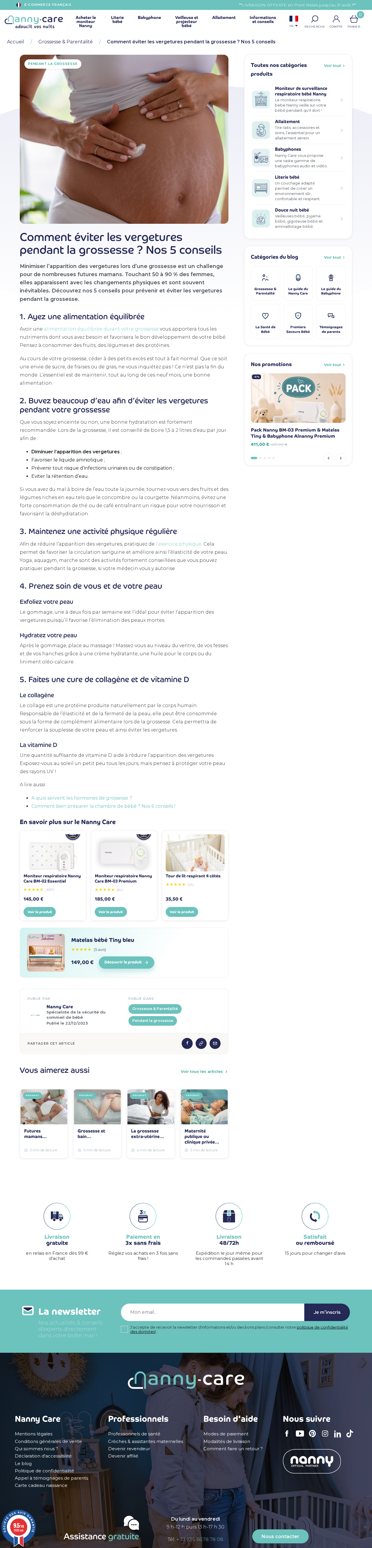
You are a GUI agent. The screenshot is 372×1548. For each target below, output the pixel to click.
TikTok (351, 1437)
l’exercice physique (178, 544)
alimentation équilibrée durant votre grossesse (101, 329)
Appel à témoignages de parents (51, 1478)
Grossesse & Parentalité (155, 1008)
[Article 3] (265, 458)
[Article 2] (260, 458)
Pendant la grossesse (152, 1020)
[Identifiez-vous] (336, 19)
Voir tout (332, 65)
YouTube (301, 1437)
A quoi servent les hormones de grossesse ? (81, 798)
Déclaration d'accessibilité (43, 1456)
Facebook (288, 1437)
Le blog (23, 1463)
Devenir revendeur (129, 1448)
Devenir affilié (123, 1456)
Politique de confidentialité (44, 1471)
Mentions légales (33, 1434)
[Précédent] (328, 458)
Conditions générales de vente (48, 1441)
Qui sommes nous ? (36, 1448)
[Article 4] (269, 458)
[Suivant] (341, 458)
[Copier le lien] (201, 1043)
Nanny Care (59, 1007)
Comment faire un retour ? (233, 1448)
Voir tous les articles (202, 1071)
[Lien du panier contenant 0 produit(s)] (354, 19)
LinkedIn (339, 1438)
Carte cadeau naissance (41, 1485)
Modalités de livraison (226, 1441)
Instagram (327, 1437)
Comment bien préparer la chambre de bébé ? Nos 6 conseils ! (103, 806)
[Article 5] (273, 458)
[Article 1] (254, 458)
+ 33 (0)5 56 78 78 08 (199, 1539)
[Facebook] (187, 1043)
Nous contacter (280, 1536)
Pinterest (314, 1437)
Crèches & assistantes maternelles (145, 1441)
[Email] (215, 1043)
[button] (315, 19)
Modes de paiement (225, 1434)
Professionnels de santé (134, 1434)
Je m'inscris (327, 1312)
